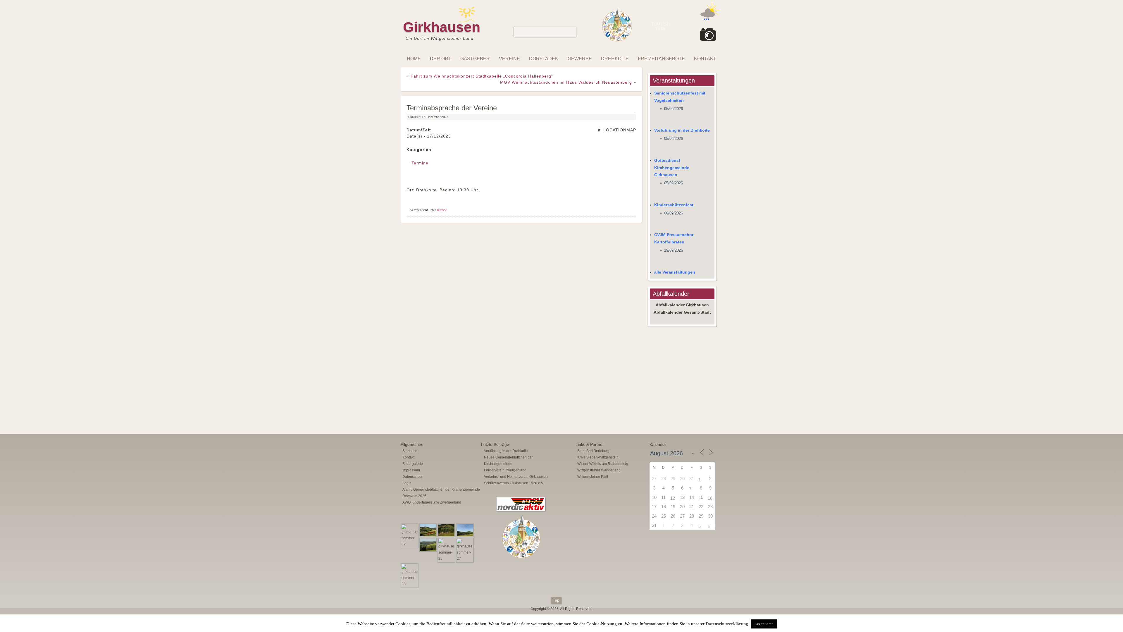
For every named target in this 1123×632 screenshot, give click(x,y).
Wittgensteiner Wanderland (599, 470)
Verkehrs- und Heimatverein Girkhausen (516, 477)
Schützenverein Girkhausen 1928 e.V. (514, 483)
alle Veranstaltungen (674, 272)
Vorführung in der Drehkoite (682, 130)
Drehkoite (615, 58)
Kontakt (705, 58)
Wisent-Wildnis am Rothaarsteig (602, 464)
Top (556, 600)
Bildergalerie (412, 464)
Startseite (409, 451)
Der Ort (440, 58)
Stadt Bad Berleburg (593, 451)
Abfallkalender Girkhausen (682, 305)
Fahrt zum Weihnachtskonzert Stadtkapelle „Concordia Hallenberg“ (482, 76)
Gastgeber (475, 58)
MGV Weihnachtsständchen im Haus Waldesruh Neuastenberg (566, 82)
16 (710, 498)
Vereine (509, 58)
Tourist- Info (660, 26)
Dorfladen (544, 58)
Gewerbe (580, 58)
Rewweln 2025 (414, 496)
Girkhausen (441, 27)
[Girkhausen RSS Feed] (717, 595)
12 (672, 498)
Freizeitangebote (661, 58)
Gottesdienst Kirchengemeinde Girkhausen (671, 167)
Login (406, 483)
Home (414, 58)
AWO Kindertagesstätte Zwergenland (431, 502)
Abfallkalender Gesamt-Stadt (682, 312)
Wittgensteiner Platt (592, 477)
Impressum (411, 470)
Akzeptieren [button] (764, 624)
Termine (419, 163)
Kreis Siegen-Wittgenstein (598, 457)
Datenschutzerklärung (727, 623)
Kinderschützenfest (673, 204)
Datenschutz (412, 477)
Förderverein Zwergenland (505, 470)
